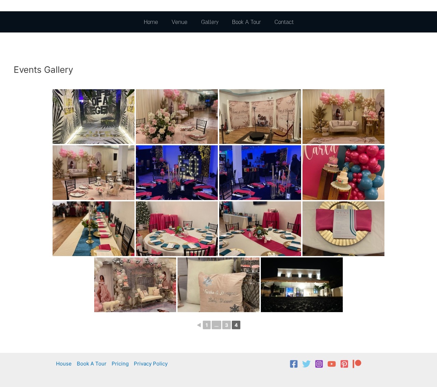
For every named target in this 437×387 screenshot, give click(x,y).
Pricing (120, 363)
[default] (302, 284)
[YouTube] (331, 364)
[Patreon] (357, 364)
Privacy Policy (151, 363)
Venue (179, 21)
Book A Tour (246, 21)
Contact (284, 21)
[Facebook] (294, 364)
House (64, 363)
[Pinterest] (344, 364)
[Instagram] (319, 364)
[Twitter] (306, 364)
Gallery (209, 21)
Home (151, 21)
